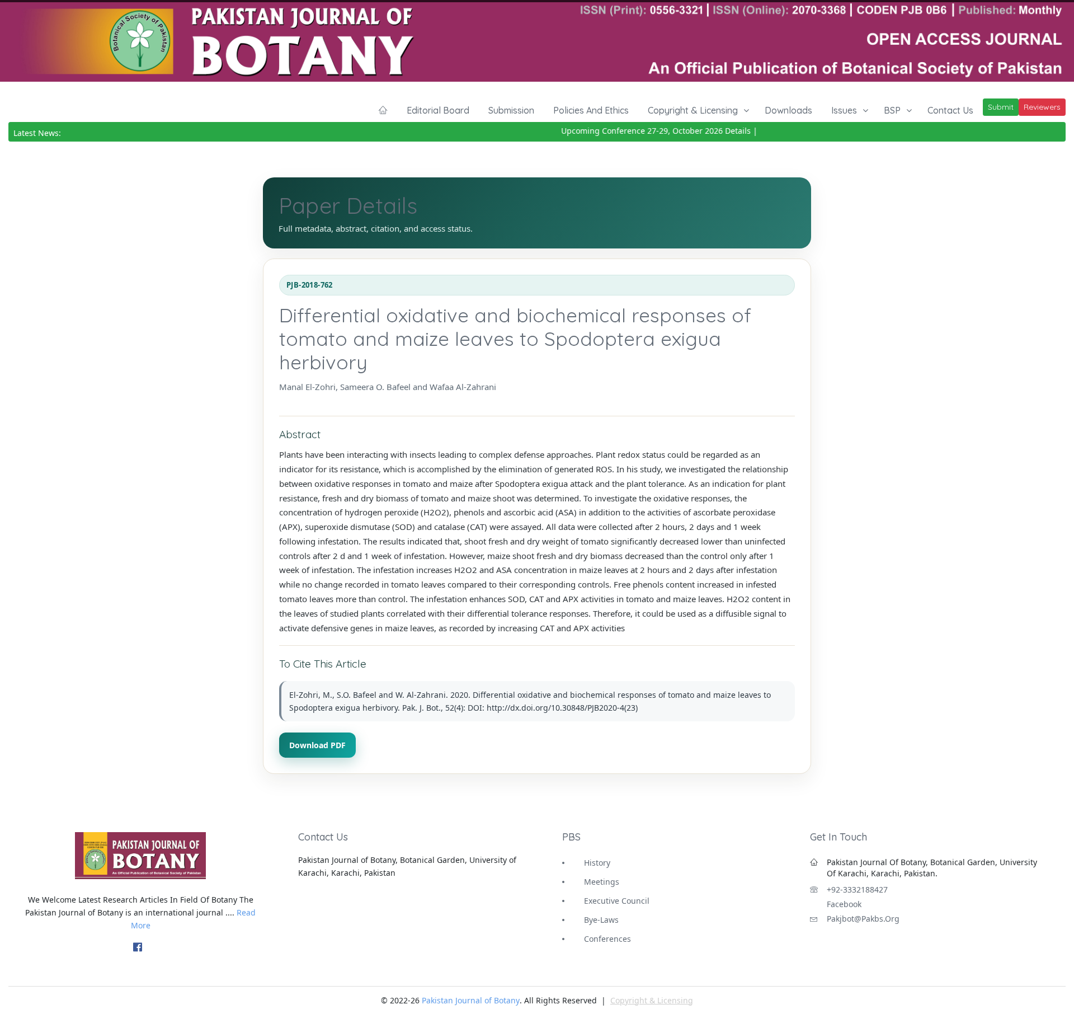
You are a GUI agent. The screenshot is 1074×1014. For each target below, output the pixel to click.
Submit (1001, 107)
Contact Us (950, 110)
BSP (892, 110)
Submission (511, 110)
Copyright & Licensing (693, 110)
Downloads (788, 110)
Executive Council (616, 900)
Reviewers (1042, 107)
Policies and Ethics (591, 110)
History (597, 862)
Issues (844, 110)
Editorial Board (438, 110)
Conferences (607, 938)
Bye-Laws (601, 919)
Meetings (601, 881)
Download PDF (317, 745)
